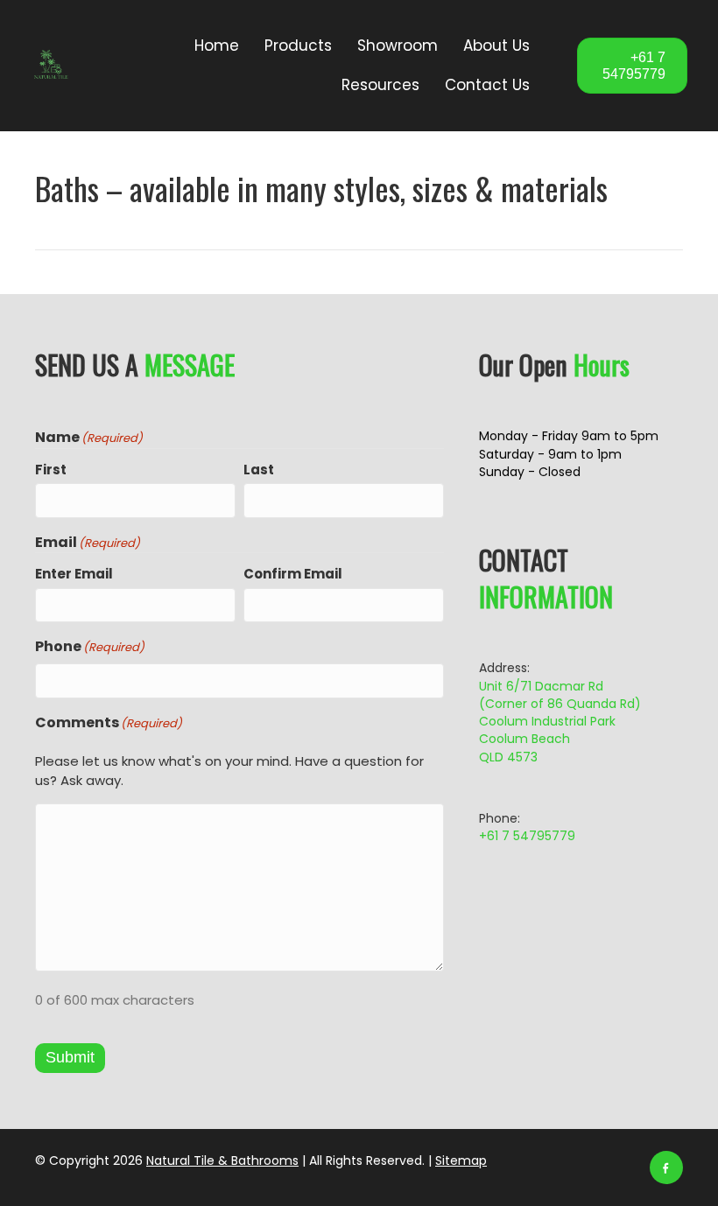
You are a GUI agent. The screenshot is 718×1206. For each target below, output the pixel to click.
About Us (496, 45)
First (51, 469)
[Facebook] (666, 1167)
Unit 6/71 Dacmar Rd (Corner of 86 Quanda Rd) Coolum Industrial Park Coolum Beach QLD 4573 (560, 721)
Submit (70, 1057)
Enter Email (74, 573)
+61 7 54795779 (527, 836)
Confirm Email (292, 573)
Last (258, 469)
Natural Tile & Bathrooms (222, 1160)
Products (298, 45)
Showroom (397, 45)
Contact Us (487, 84)
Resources (380, 84)
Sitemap (461, 1160)
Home (216, 45)
